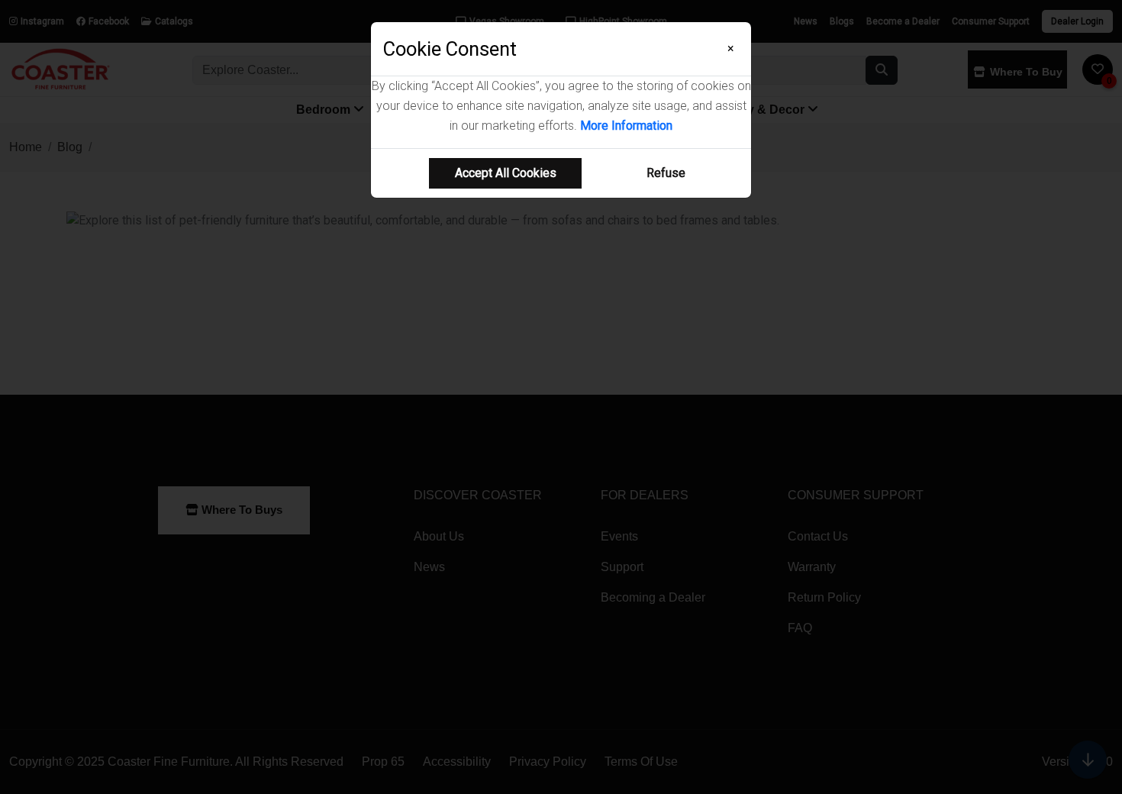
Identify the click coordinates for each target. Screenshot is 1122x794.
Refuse (665, 173)
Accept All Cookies (505, 173)
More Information (626, 125)
